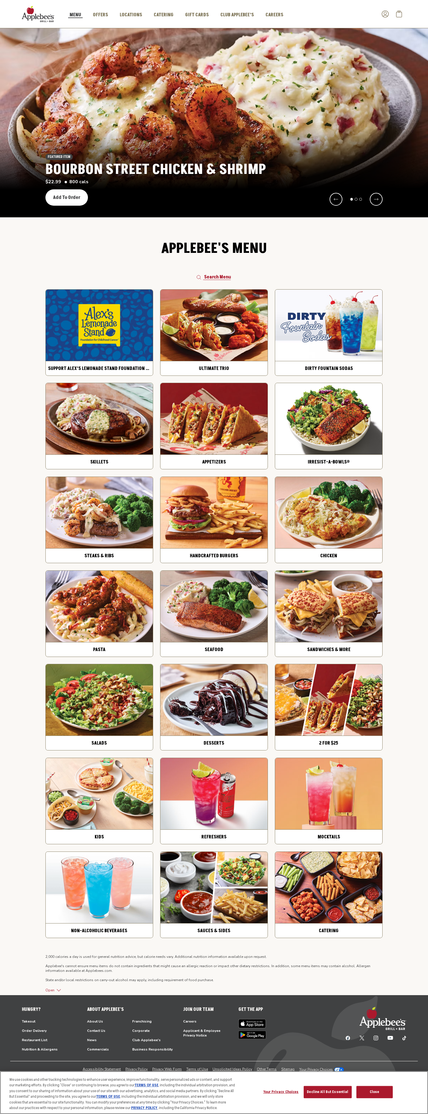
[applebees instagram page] (376, 1037)
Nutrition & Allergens (40, 1049)
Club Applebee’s (237, 14)
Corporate (141, 1030)
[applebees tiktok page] (402, 1037)
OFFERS (100, 14)
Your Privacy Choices (316, 1069)
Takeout (28, 1021)
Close (374, 1091)
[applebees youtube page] (390, 1037)
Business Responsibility (152, 1049)
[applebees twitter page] (362, 1037)
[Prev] (336, 199)
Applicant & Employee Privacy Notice (201, 1033)
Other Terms (267, 1069)
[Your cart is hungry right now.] (399, 14)
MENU (75, 15)
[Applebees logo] (38, 13)
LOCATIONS (131, 14)
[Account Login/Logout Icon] (385, 14)
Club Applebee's (146, 1040)
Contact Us (96, 1030)
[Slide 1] (351, 199)
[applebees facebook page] (348, 1037)
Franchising (142, 1021)
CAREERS (274, 14)
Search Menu (217, 277)
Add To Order (66, 197)
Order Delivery (34, 1030)
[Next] (376, 199)
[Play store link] (252, 1035)
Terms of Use (197, 1069)
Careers (190, 1021)
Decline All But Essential (327, 1091)
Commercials (98, 1049)
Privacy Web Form (167, 1069)
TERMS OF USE (146, 1085)
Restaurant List (34, 1040)
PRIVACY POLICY (144, 1108)
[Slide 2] (356, 199)
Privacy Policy (136, 1069)
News (92, 1040)
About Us (95, 1021)
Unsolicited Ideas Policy (232, 1069)
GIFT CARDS (197, 14)
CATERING (164, 14)
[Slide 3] (360, 199)
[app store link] (252, 1023)
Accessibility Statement (102, 1069)
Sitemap (288, 1069)
